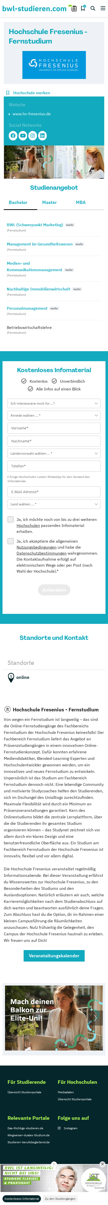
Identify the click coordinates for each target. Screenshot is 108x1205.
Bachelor (18, 202)
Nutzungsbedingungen (37, 547)
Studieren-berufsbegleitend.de (29, 1142)
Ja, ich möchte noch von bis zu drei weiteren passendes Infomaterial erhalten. (57, 525)
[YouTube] (23, 135)
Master (49, 202)
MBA (81, 202)
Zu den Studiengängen (60, 1199)
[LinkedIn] (42, 135)
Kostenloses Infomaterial (22, 1199)
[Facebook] (13, 135)
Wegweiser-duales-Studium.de (29, 1135)
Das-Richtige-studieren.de (25, 1128)
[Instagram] (32, 135)
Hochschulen (28, 525)
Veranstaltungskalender (54, 956)
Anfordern (54, 589)
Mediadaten (66, 1092)
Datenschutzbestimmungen (42, 553)
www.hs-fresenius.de (32, 113)
